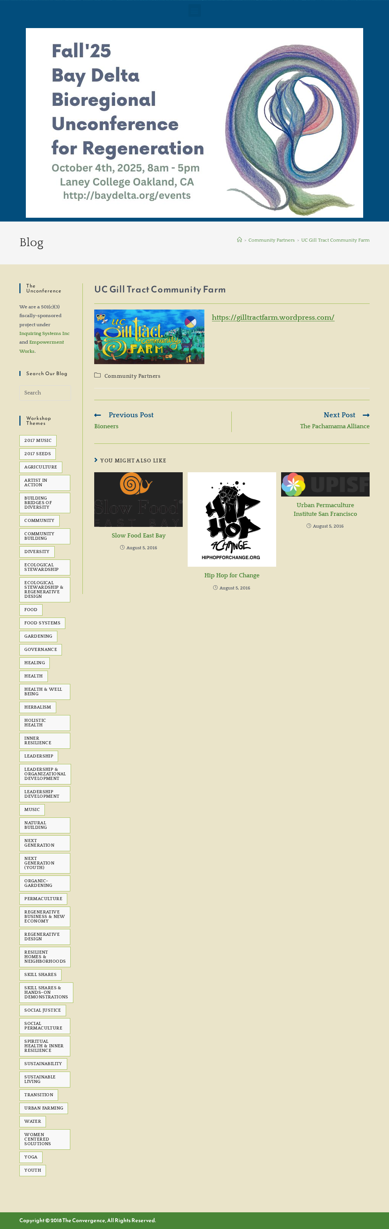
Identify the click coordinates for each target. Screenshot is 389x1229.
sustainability (43, 1063)
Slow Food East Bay (139, 535)
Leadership (38, 756)
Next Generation (39, 843)
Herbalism (37, 707)
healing (34, 662)
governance (40, 649)
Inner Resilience (37, 740)
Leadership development (41, 794)
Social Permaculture (43, 1026)
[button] (194, 10)
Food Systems (42, 623)
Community (39, 520)
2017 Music (38, 440)
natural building (35, 825)
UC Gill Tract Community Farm (335, 240)
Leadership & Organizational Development (45, 774)
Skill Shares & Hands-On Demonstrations (46, 992)
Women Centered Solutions (37, 1139)
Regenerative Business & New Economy (44, 917)
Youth (32, 1170)
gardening (38, 636)
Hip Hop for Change (231, 575)
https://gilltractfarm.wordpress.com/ (273, 318)
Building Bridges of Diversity (38, 503)
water (32, 1121)
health (33, 676)
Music (32, 809)
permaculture (43, 898)
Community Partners (132, 376)
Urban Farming (43, 1108)
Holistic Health (35, 723)
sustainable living (39, 1079)
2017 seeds (37, 453)
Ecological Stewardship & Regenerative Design (43, 589)
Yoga (31, 1157)
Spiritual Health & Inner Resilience (44, 1046)
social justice (42, 1010)
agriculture (40, 467)
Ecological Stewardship (41, 567)
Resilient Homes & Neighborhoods (45, 957)
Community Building (39, 536)
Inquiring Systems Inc (44, 333)
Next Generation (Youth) (39, 863)
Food (31, 609)
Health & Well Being (43, 691)
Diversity (37, 551)
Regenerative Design (42, 936)
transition (38, 1094)
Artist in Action (35, 482)
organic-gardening (38, 883)
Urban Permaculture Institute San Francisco (325, 509)
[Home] (239, 240)
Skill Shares (40, 974)
